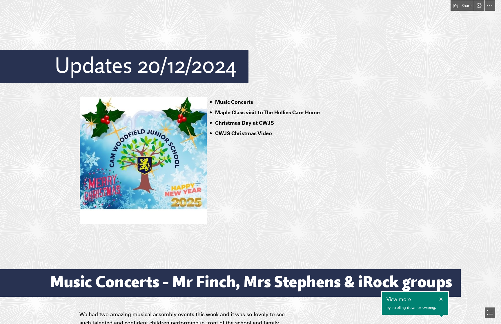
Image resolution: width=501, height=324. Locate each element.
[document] (250, 162)
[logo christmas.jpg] (142, 159)
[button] (462, 5)
